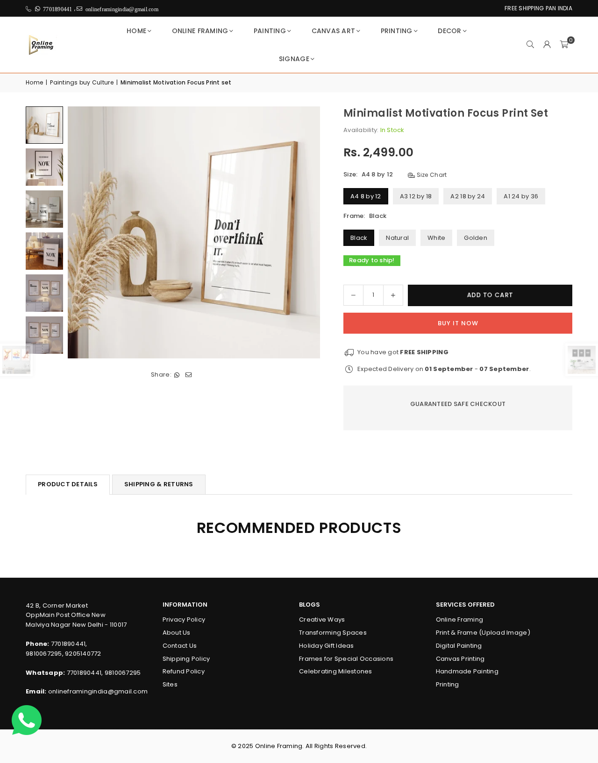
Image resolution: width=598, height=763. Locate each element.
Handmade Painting (467, 671)
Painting (270, 30)
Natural (397, 237)
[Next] (307, 232)
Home (136, 30)
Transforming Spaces (333, 632)
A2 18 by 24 (467, 196)
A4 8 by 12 (365, 196)
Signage (294, 58)
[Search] (530, 44)
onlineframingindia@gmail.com (98, 691)
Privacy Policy (184, 619)
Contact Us (180, 645)
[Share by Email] (188, 375)
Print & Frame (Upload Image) (483, 632)
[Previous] (80, 232)
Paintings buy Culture (81, 82)
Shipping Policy (186, 658)
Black (358, 237)
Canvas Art (334, 30)
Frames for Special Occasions (346, 658)
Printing (397, 30)
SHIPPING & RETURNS (158, 484)
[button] (563, 44)
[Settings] (547, 44)
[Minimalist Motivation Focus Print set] (44, 125)
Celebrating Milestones (335, 671)
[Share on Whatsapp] (177, 375)
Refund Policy (184, 671)
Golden (475, 237)
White (436, 237)
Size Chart (431, 175)
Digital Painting (459, 645)
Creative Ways (322, 619)
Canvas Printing (460, 658)
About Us (177, 632)
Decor (449, 30)
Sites (170, 684)
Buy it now (458, 323)
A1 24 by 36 (521, 196)
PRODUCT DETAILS (68, 484)
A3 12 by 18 (416, 196)
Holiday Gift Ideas (326, 645)
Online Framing (200, 30)
